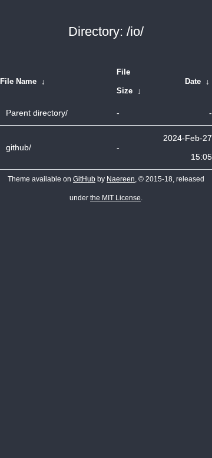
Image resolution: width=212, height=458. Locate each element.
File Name (18, 81)
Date (193, 81)
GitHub (84, 179)
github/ (18, 147)
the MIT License (115, 198)
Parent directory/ (37, 112)
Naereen (121, 179)
